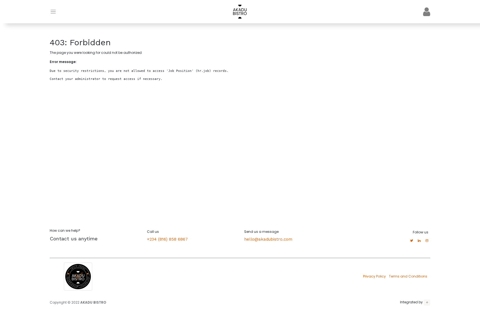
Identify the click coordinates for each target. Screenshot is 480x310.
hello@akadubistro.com (268, 239)
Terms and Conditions (408, 276)
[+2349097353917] (427, 302)
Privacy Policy (374, 276)
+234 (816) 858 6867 (167, 239)
